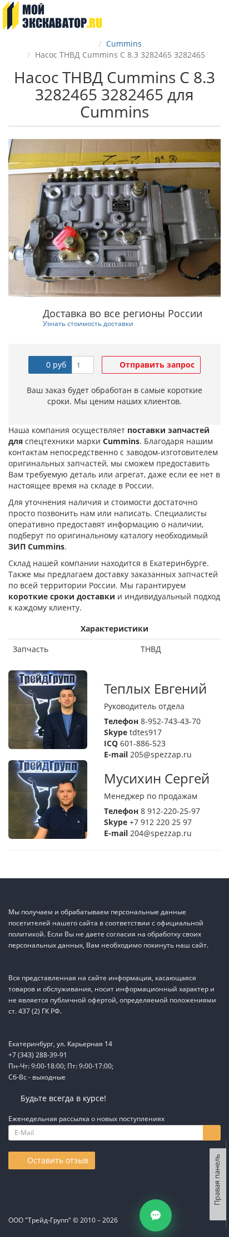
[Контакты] (156, 1215)
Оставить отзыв (56, 1160)
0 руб (55, 364)
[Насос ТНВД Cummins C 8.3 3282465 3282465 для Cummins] (114, 218)
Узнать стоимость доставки (88, 323)
